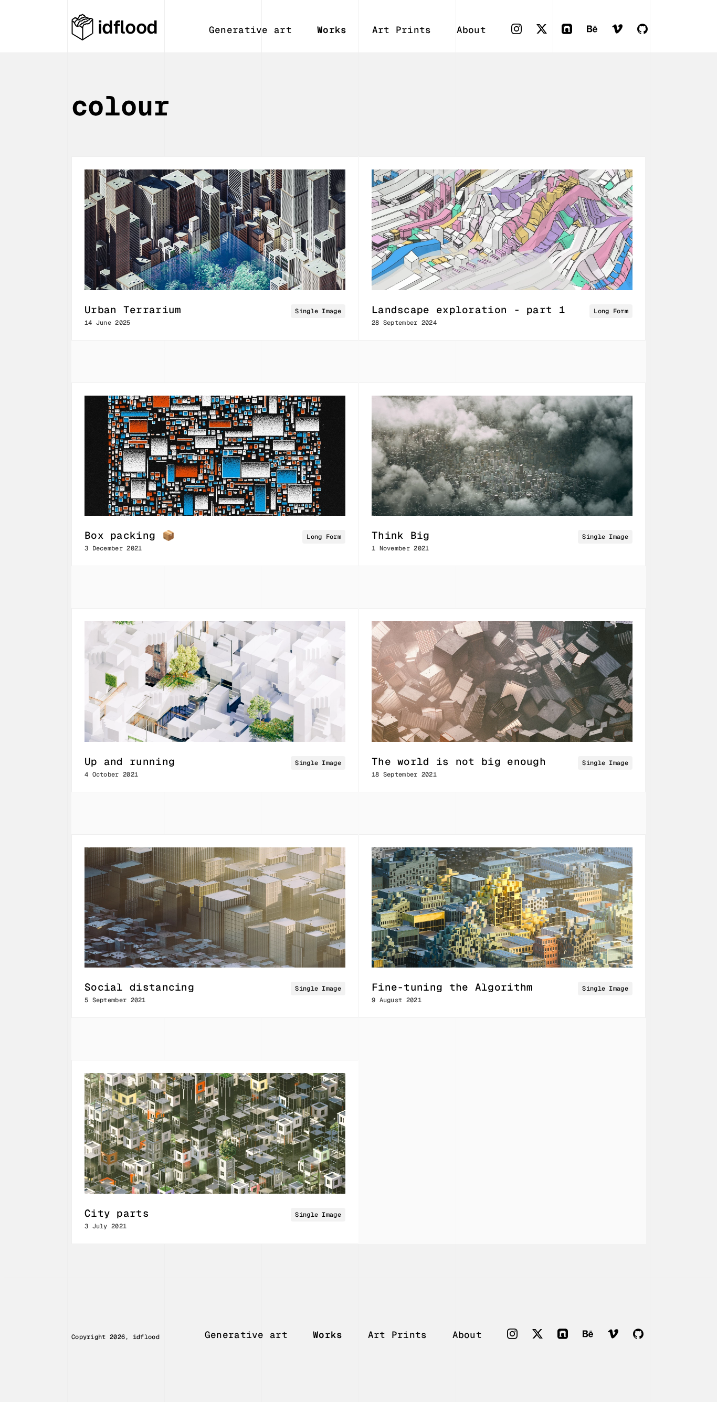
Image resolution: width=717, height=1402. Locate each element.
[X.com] (549, 34)
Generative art (250, 30)
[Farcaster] (574, 34)
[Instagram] (523, 34)
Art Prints (401, 30)
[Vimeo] (624, 34)
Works (332, 30)
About (472, 30)
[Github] (649, 34)
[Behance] (599, 34)
